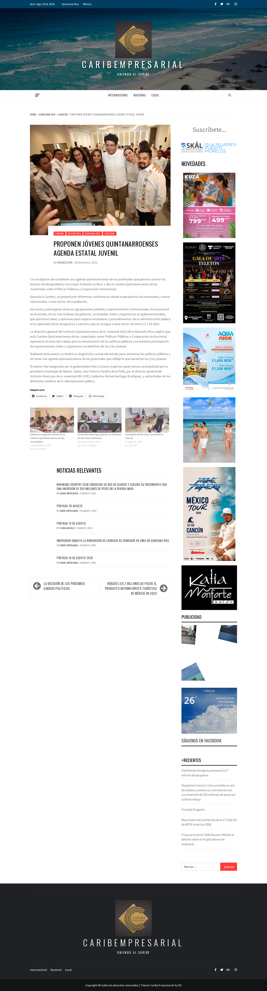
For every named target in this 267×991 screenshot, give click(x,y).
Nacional (140, 95)
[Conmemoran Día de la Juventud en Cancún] (147, 420)
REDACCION (65, 262)
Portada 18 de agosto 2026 (75, 558)
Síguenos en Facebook (201, 740)
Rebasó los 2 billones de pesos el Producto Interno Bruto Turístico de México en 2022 (131, 588)
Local (155, 95)
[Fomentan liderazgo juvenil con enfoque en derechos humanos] (100, 420)
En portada (74, 233)
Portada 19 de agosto (71, 523)
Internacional (118, 95)
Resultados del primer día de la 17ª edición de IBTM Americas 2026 (209, 822)
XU (179, 985)
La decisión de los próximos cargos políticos (64, 586)
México (87, 4)
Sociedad (110, 233)
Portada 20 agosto (70, 506)
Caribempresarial (133, 64)
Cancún (59, 233)
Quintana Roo (70, 4)
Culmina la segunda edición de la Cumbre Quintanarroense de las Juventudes (47, 438)
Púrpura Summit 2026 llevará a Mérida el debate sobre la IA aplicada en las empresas (207, 839)
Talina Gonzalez (67, 528)
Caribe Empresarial (69, 493)
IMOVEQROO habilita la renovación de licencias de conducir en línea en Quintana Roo (113, 540)
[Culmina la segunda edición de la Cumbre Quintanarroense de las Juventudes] (52, 420)
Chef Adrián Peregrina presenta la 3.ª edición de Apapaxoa (204, 773)
